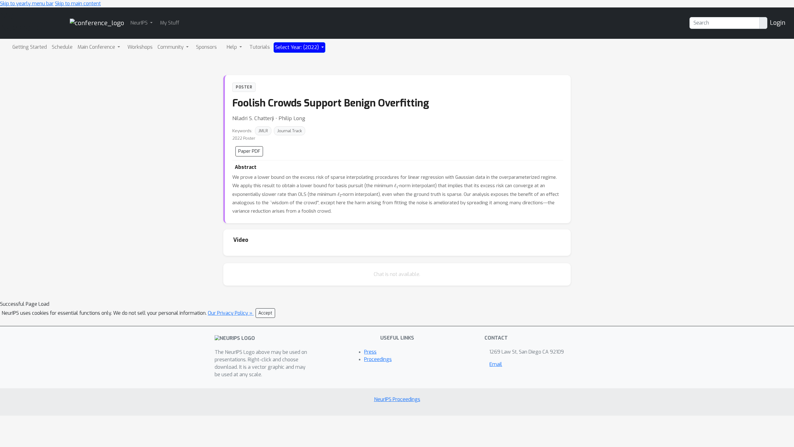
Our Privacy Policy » (231, 313)
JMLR (263, 130)
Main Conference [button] (97, 47)
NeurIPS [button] (139, 23)
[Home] (97, 23)
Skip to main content (78, 3)
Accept (265, 313)
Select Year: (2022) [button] (297, 47)
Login (777, 23)
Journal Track (289, 130)
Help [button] (232, 47)
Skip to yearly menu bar (27, 3)
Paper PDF (249, 151)
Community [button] (171, 47)
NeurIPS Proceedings (397, 399)
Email (495, 364)
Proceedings (378, 359)
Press (370, 352)
